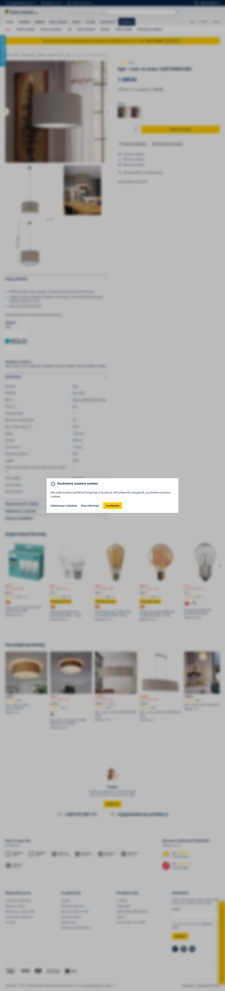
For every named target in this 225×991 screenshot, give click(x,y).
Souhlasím (112, 505)
